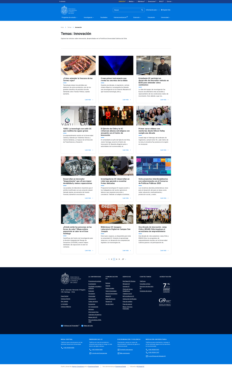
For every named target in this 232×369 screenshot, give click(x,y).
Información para (152, 10)
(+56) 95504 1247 (153, 352)
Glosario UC (109, 301)
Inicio (62, 27)
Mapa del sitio (87, 326)
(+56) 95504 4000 (68, 347)
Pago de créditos (127, 301)
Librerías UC (126, 286)
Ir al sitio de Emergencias (99, 353)
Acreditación (165, 276)
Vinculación (91, 293)
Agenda (108, 286)
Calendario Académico (94, 314)
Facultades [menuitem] (103, 17)
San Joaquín (64, 301)
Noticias (108, 283)
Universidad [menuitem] (165, 17)
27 (123, 259)
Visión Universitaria (111, 291)
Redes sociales (110, 288)
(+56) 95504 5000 (97, 349)
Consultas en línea (145, 284)
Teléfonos (143, 281)
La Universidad (94, 276)
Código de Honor (93, 301)
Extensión (91, 291)
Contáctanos (145, 276)
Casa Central (64, 296)
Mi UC (161, 1)
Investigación (92, 284)
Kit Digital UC (140, 366)
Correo (170, 1)
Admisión (122, 1)
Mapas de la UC (92, 317)
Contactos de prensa (146, 291)
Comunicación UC (112, 277)
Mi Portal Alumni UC (128, 296)
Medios (132, 1)
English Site (165, 10)
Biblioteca (141, 1)
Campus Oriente (65, 299)
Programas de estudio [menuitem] (70, 17)
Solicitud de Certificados (129, 299)
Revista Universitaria (111, 293)
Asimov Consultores (78, 366)
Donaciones (151, 1)
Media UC (108, 296)
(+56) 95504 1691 (153, 349)
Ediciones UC (92, 299)
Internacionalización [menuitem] (120, 17)
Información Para (93, 312)
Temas (69, 27)
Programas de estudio (94, 281)
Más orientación (125, 353)
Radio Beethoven (110, 299)
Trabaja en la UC (127, 293)
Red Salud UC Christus (129, 281)
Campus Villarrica (66, 306)
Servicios (127, 276)
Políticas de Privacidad (69, 326)
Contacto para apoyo (126, 349)
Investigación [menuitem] (89, 17)
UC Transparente (93, 307)
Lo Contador (64, 304)
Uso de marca (109, 304)
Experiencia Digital (93, 366)
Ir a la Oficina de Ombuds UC (157, 356)
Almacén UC (126, 284)
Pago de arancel (127, 304)
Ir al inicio (62, 1)
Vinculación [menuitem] (151, 17)
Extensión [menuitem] (137, 17)
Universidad (91, 296)
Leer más (89, 99)
